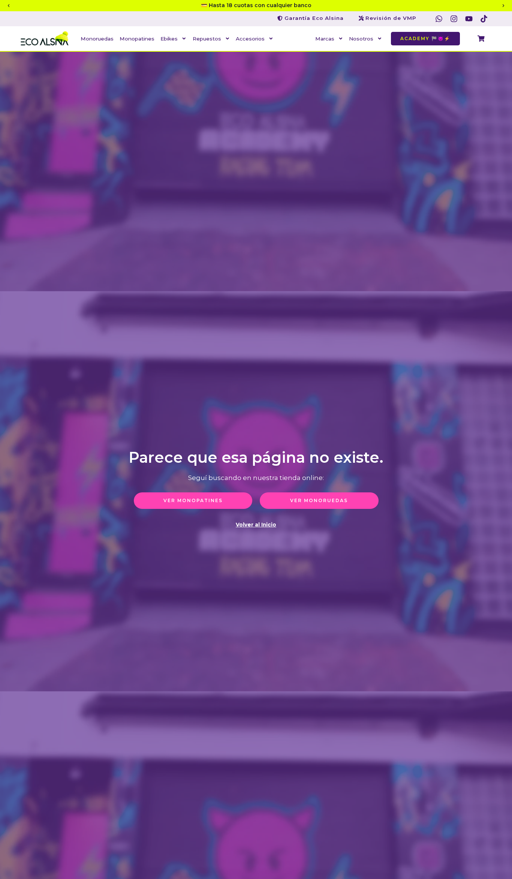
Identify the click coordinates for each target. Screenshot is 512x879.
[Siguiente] (503, 5)
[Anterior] (8, 5)
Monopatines (137, 39)
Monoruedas (97, 39)
